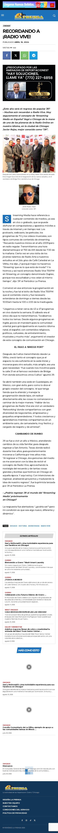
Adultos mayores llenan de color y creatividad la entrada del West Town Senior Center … (27, 630)
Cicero (8, 560)
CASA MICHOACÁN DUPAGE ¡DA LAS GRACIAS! (25, 612)
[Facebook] (7, 55)
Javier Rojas (34, 526)
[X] (16, 55)
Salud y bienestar (13, 627)
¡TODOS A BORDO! (13, 580)
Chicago (6, 26)
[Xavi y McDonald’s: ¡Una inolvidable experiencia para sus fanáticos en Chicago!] (29, 667)
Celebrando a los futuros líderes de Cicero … (25, 595)
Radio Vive (45, 526)
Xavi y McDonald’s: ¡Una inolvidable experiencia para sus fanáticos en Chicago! (29, 544)
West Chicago (11, 610)
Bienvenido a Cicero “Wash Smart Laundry (24, 562)
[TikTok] (30, 820)
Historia (23, 526)
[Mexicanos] (29, 748)
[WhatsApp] (25, 55)
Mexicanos (8, 766)
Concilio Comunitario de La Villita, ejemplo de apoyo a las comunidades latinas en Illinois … (28, 728)
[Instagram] (26, 820)
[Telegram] (33, 55)
